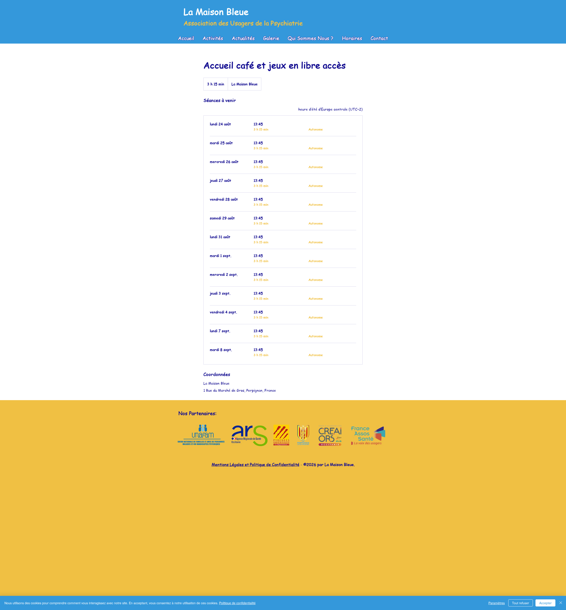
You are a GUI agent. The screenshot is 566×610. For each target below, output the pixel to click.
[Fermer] (560, 602)
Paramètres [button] (496, 603)
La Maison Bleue (216, 11)
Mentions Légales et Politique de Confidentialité (255, 464)
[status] (330, 109)
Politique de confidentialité (237, 603)
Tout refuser (520, 603)
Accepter (545, 603)
